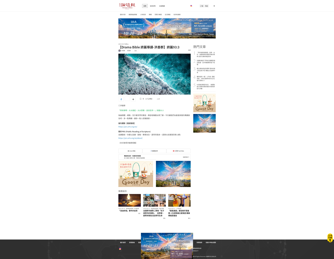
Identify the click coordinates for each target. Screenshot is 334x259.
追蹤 (135, 50)
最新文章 (123, 14)
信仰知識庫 (177, 14)
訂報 (201, 6)
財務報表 (199, 242)
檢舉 (189, 50)
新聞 (145, 6)
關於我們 (123, 242)
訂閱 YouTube (179, 151)
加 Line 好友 (131, 151)
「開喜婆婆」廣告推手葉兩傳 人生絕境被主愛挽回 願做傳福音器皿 (179, 213)
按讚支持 (155, 151)
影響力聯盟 (158, 14)
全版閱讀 (162, 6)
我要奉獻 (185, 157)
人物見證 (143, 14)
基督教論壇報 (133, 14)
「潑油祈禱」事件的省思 (128, 210)
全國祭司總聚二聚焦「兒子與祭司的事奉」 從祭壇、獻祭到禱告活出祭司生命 (153, 213)
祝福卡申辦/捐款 (211, 242)
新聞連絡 (132, 242)
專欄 (150, 14)
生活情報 (167, 14)
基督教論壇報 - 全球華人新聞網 (127, 6)
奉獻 (206, 6)
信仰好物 (153, 6)
